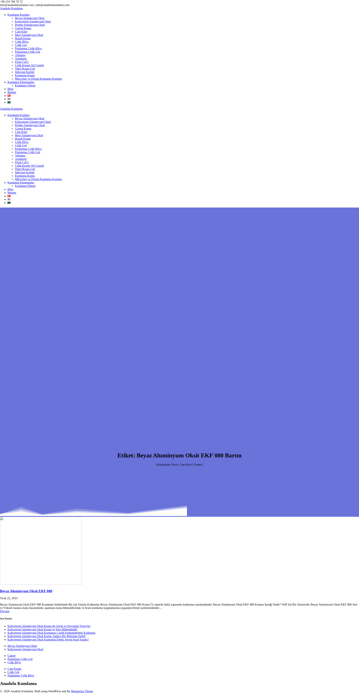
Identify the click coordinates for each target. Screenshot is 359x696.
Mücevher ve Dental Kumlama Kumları (38, 78)
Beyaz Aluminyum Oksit (29, 18)
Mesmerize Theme (82, 691)
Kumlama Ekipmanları (20, 82)
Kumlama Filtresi (25, 85)
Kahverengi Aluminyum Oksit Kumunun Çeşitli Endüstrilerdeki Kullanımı (51, 632)
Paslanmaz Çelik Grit (27, 51)
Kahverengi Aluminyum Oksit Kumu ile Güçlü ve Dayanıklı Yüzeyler (48, 626)
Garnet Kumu (23, 28)
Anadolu (11, 8)
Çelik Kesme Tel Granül (29, 65)
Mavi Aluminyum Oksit (29, 35)
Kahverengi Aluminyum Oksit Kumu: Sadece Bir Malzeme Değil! (46, 636)
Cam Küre (21, 31)
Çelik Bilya (21, 41)
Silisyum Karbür (24, 72)
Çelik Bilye (14, 662)
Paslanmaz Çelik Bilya (28, 48)
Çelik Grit (21, 45)
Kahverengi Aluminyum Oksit (33, 21)
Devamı (4, 611)
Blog (10, 88)
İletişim (11, 92)
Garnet (11, 655)
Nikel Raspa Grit (25, 68)
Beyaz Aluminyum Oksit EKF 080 (26, 591)
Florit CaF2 (22, 61)
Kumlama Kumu (25, 75)
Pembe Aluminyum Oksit (30, 24)
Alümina (20, 55)
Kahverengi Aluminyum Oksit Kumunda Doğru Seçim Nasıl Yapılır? (48, 639)
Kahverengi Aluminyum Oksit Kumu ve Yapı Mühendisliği (42, 629)
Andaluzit (21, 58)
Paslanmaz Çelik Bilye (20, 675)
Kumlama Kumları (18, 14)
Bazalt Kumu (23, 38)
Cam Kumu (14, 668)
